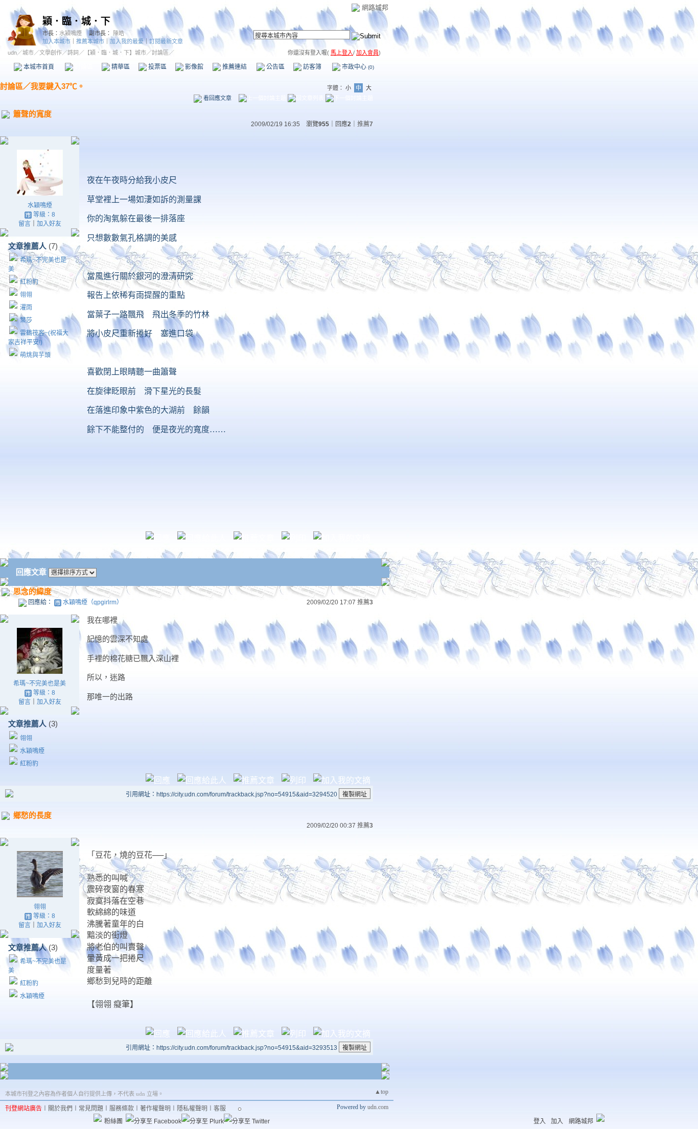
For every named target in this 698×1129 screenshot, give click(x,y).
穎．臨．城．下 (76, 21)
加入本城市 (56, 41)
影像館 (193, 66)
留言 (24, 223)
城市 (28, 53)
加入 (557, 1121)
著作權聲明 (155, 1108)
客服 (220, 1108)
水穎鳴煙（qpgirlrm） (93, 602)
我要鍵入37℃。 (58, 86)
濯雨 (26, 307)
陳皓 (118, 33)
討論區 (83, 66)
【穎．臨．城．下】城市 (115, 53)
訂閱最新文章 (166, 41)
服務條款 (121, 1108)
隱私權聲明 (192, 1108)
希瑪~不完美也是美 (39, 683)
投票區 (157, 66)
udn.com (377, 1107)
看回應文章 (216, 98)
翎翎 (26, 294)
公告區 (275, 66)
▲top (381, 1091)
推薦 (365, 124)
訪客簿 (311, 66)
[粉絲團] (98, 1118)
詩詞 (73, 53)
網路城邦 (375, 7)
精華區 (120, 66)
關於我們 (60, 1108)
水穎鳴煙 (70, 33)
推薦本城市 (90, 41)
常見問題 (91, 1108)
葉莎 (26, 320)
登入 (539, 1121)
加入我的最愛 (127, 41)
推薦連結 (234, 66)
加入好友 (49, 223)
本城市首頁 (38, 66)
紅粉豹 (29, 282)
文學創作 (50, 53)
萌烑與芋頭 (35, 355)
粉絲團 (113, 1121)
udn (12, 53)
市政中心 (357, 66)
